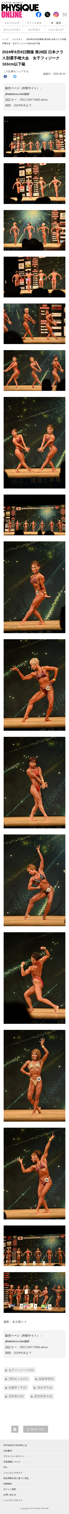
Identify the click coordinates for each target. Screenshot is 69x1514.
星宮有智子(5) (43, 1396)
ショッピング (55, 29)
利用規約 (7, 1484)
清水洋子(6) (44, 1387)
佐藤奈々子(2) (17, 1387)
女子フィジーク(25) (21, 1370)
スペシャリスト (12, 29)
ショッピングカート (12, 1500)
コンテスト (34, 29)
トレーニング (12, 23)
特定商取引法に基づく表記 (16, 1478)
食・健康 (56, 23)
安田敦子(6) (16, 1396)
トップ (5, 39)
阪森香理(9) (46, 1378)
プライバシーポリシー (14, 1456)
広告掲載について (11, 1462)
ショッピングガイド (12, 1473)
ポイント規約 (9, 1489)
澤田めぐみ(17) (18, 1378)
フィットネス (34, 23)
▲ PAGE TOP (35, 1429)
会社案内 (7, 1451)
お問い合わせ (9, 1495)
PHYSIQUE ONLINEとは (15, 1445)
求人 (5, 1467)
